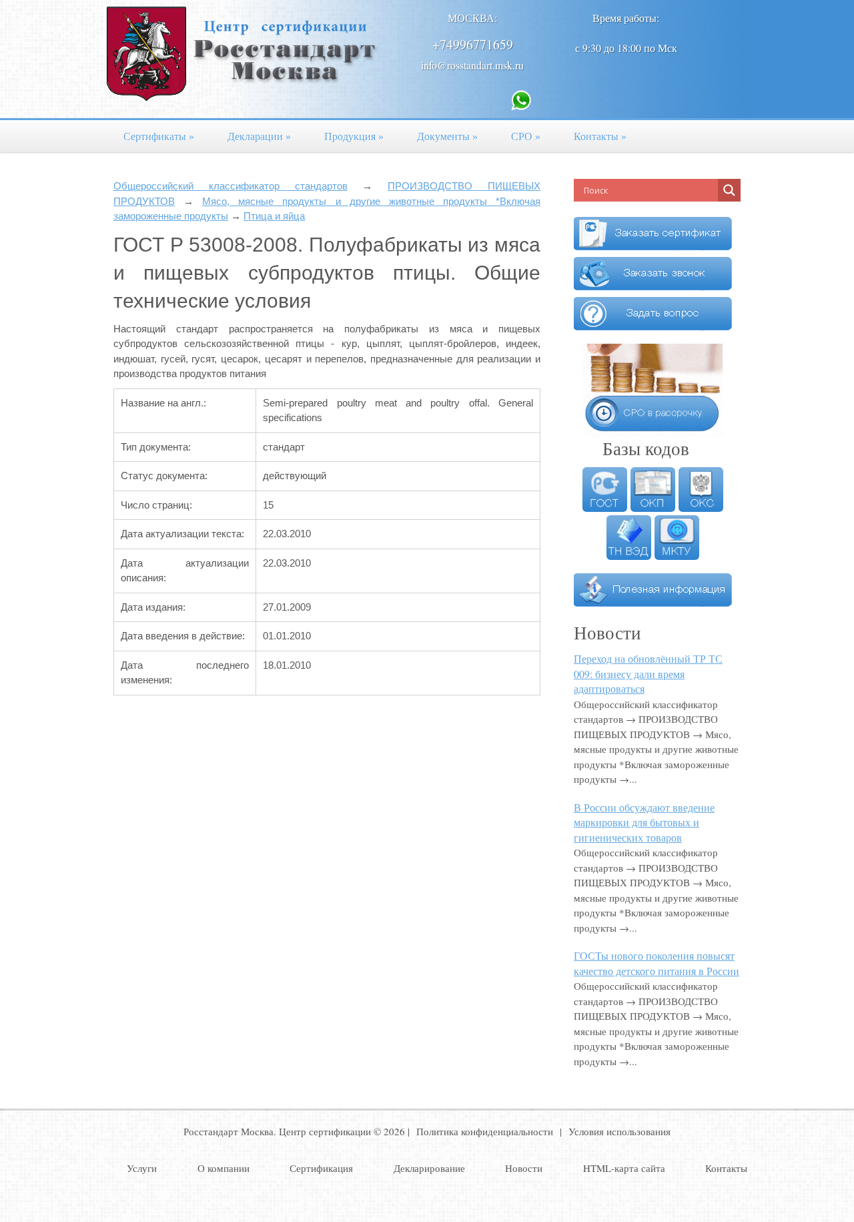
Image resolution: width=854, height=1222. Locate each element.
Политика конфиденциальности (484, 1131)
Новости (523, 1168)
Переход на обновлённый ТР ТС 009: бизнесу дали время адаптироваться (648, 673)
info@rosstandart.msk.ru (472, 65)
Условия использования (619, 1131)
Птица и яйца (274, 216)
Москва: (472, 18)
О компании (223, 1168)
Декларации (259, 136)
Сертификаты (158, 136)
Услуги (142, 1168)
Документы (447, 136)
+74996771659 (472, 44)
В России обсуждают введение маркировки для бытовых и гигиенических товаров (644, 822)
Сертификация (321, 1168)
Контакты (600, 136)
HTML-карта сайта (624, 1168)
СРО (525, 136)
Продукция (354, 136)
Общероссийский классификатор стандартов (230, 186)
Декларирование (429, 1168)
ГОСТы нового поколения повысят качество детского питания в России (656, 963)
